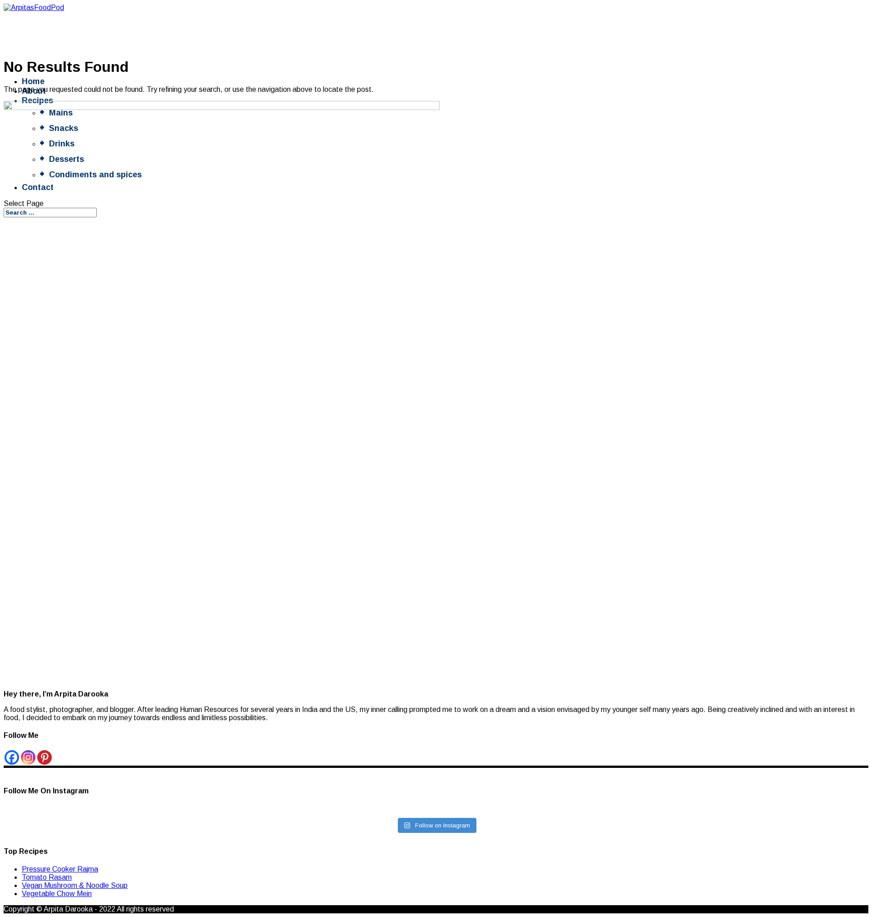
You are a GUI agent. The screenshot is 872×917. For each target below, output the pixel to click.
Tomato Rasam (47, 877)
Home (33, 81)
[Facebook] (12, 757)
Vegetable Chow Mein (57, 893)
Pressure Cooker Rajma (60, 869)
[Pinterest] (44, 757)
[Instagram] (28, 757)
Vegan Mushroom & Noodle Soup (75, 885)
